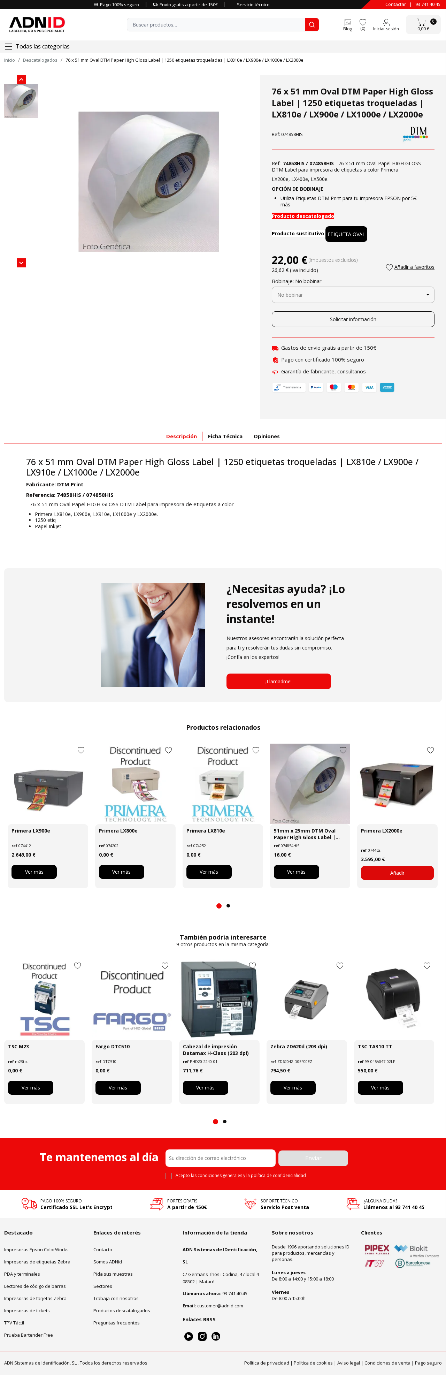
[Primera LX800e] (135, 784)
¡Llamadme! (279, 681)
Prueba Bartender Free (28, 1334)
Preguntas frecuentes (116, 1322)
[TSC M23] (44, 999)
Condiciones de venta (387, 1363)
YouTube (188, 1336)
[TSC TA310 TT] (394, 999)
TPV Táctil (14, 1322)
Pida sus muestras (113, 1273)
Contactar (395, 4)
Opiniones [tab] (267, 436)
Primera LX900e (30, 830)
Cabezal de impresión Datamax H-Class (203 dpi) (216, 1049)
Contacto (102, 1249)
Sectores (102, 1286)
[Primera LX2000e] (397, 784)
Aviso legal (348, 1363)
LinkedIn (216, 1336)
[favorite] (362, 21)
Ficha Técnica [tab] (225, 436)
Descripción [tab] (181, 436)
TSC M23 (18, 1046)
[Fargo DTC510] (132, 999)
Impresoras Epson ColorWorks (36, 1249)
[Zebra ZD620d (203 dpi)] (307, 999)
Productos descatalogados (121, 1310)
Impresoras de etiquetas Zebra (37, 1261)
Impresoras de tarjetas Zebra (35, 1298)
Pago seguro (428, 1363)
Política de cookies (313, 1363)
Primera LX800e (118, 830)
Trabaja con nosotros (116, 1298)
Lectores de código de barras (35, 1286)
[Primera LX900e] (48, 784)
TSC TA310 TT (375, 1046)
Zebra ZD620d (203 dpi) (298, 1046)
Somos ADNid (107, 1261)
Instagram (202, 1336)
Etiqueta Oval (346, 234)
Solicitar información (353, 319)
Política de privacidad (266, 1363)
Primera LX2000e (381, 830)
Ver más (34, 871)
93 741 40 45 (427, 4)
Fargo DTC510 (112, 1046)
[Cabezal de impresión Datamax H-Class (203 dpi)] (219, 999)
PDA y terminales (22, 1273)
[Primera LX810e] (223, 784)
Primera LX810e (205, 830)
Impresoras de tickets (27, 1310)
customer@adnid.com (220, 1305)
